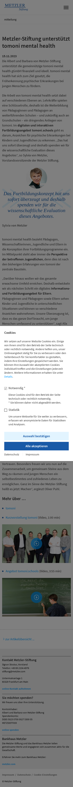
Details (8, 376)
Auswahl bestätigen (36, 436)
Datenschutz (11, 454)
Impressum (32, 454)
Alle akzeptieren (37, 446)
